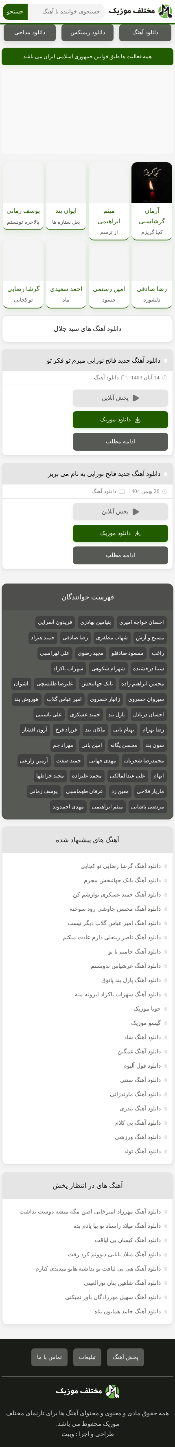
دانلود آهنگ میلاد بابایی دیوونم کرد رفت (114, 1254)
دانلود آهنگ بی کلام (138, 1123)
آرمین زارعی (34, 761)
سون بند (154, 745)
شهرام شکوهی (108, 668)
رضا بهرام (153, 730)
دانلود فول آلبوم (142, 1066)
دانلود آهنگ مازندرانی (135, 1094)
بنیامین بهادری (95, 622)
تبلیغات (87, 1357)
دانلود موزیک (115, 419)
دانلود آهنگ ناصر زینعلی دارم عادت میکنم (112, 937)
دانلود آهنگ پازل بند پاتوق (131, 980)
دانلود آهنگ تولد (142, 1151)
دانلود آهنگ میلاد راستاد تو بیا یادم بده (117, 1226)
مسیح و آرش (150, 637)
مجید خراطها (50, 776)
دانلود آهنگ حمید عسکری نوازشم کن (117, 895)
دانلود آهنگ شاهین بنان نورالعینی (122, 1283)
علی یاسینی (49, 714)
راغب (158, 653)
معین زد (120, 791)
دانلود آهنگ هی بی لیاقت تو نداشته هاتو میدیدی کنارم (98, 1269)
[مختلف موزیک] (140, 11)
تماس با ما (49, 1357)
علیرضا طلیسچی (55, 684)
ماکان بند (95, 730)
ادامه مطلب (120, 441)
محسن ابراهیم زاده (142, 684)
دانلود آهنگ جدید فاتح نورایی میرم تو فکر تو (103, 360)
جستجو (15, 12)
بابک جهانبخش (97, 684)
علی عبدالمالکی (127, 776)
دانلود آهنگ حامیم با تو (134, 952)
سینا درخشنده (148, 668)
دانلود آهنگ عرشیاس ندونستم (126, 966)
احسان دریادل (148, 714)
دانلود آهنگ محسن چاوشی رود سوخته (115, 909)
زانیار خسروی (105, 699)
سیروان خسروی (146, 699)
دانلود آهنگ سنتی (140, 1080)
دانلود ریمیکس (87, 32)
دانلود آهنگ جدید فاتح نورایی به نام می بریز (104, 473)
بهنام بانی (123, 730)
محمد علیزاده (87, 776)
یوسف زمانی (43, 791)
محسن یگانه (123, 745)
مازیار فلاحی (150, 791)
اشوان (21, 684)
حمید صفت (68, 761)
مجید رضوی (90, 653)
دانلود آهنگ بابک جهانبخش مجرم (122, 880)
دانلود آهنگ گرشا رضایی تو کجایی (121, 866)
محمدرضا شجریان (144, 761)
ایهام (158, 776)
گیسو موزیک (146, 1023)
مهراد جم (63, 745)
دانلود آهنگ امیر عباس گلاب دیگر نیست (114, 923)
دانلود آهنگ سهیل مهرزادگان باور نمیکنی (113, 1297)
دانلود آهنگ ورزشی (138, 1137)
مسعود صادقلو (128, 653)
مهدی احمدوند (68, 807)
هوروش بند (26, 699)
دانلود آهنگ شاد (142, 1037)
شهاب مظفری (112, 637)
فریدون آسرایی (55, 622)
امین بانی (91, 745)
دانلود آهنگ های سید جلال (87, 328)
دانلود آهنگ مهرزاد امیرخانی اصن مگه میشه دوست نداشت (90, 1212)
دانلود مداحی (29, 32)
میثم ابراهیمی (107, 807)
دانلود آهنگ (145, 32)
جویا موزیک (147, 1009)
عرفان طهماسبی (84, 791)
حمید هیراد (43, 637)
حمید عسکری (85, 714)
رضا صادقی (75, 637)
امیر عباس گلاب (64, 699)
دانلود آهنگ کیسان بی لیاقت (128, 1240)
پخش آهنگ (125, 1357)
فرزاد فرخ (66, 730)
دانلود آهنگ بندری (140, 1109)
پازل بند (116, 714)
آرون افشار (34, 730)
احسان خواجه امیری (141, 622)
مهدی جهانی (102, 761)
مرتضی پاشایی (147, 807)
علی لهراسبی (55, 653)
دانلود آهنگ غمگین (139, 1051)
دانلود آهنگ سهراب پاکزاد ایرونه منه (118, 994)
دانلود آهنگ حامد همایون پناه (127, 1311)
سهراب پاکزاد (68, 668)
